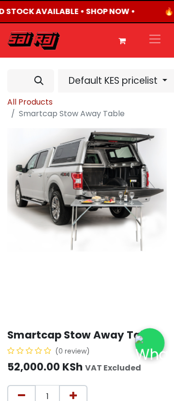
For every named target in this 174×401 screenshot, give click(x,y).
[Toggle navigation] (155, 40)
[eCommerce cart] (121, 40)
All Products (30, 102)
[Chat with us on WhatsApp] (149, 342)
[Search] (39, 81)
